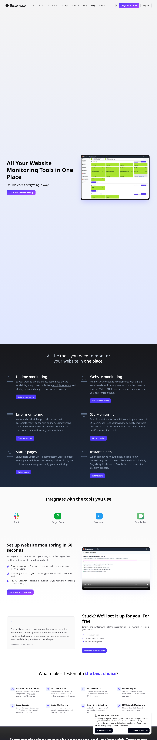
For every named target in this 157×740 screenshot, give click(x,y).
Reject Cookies (105, 730)
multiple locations (61, 385)
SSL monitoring (98, 438)
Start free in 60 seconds (20, 592)
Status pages (23, 472)
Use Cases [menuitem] (51, 5)
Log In (147, 6)
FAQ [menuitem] (93, 5)
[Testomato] (16, 5)
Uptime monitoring (26, 397)
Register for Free (129, 5)
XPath (89, 696)
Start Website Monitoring (21, 192)
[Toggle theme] (116, 5)
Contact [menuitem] (102, 5)
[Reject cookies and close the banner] (148, 715)
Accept (140, 730)
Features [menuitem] (37, 5)
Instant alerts (97, 476)
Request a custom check (95, 650)
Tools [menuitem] (74, 5)
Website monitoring (100, 400)
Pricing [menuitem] (64, 5)
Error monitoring (25, 438)
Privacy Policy (106, 725)
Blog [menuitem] (85, 5)
